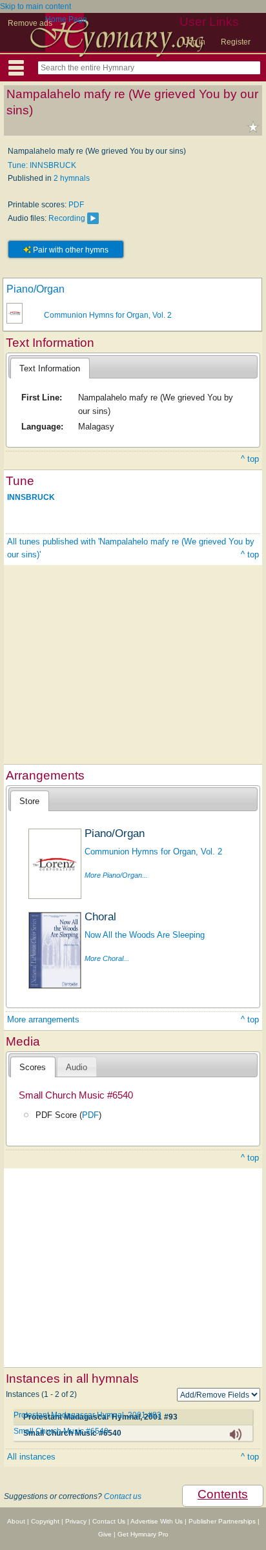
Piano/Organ (35, 289)
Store (29, 801)
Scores (32, 1067)
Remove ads (30, 23)
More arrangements (43, 1019)
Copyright (45, 1521)
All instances (31, 1457)
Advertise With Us (156, 1521)
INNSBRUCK (31, 497)
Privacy (76, 1521)
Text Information (49, 368)
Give (105, 1534)
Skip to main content (35, 6)
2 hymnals (72, 178)
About (16, 1521)
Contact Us (108, 1521)
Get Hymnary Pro (143, 1534)
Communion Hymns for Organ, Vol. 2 (108, 315)
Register (236, 41)
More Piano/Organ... (116, 875)
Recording (66, 218)
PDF (76, 204)
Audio (76, 1067)
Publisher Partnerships (222, 1521)
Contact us (122, 1496)
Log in (194, 41)
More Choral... (107, 958)
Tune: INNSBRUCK (42, 165)
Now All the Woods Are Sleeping (145, 935)
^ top (250, 459)
